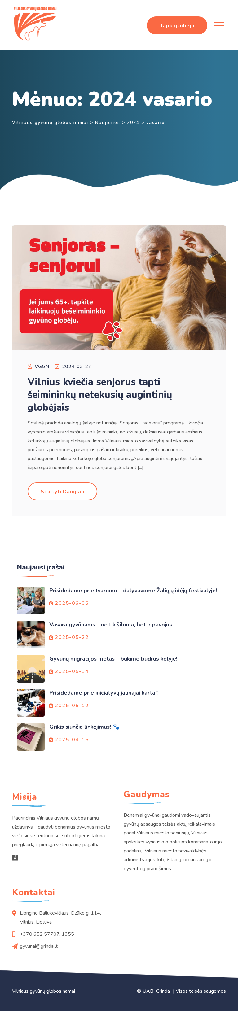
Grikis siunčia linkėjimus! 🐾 (84, 727)
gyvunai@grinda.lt (39, 946)
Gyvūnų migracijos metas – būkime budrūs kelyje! (114, 658)
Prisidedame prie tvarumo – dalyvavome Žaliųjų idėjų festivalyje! (133, 590)
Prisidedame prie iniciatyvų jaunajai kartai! (103, 693)
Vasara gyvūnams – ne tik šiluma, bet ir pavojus (110, 624)
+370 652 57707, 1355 (47, 934)
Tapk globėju (177, 25)
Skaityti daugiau (62, 491)
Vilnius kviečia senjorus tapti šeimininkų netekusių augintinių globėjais (100, 395)
